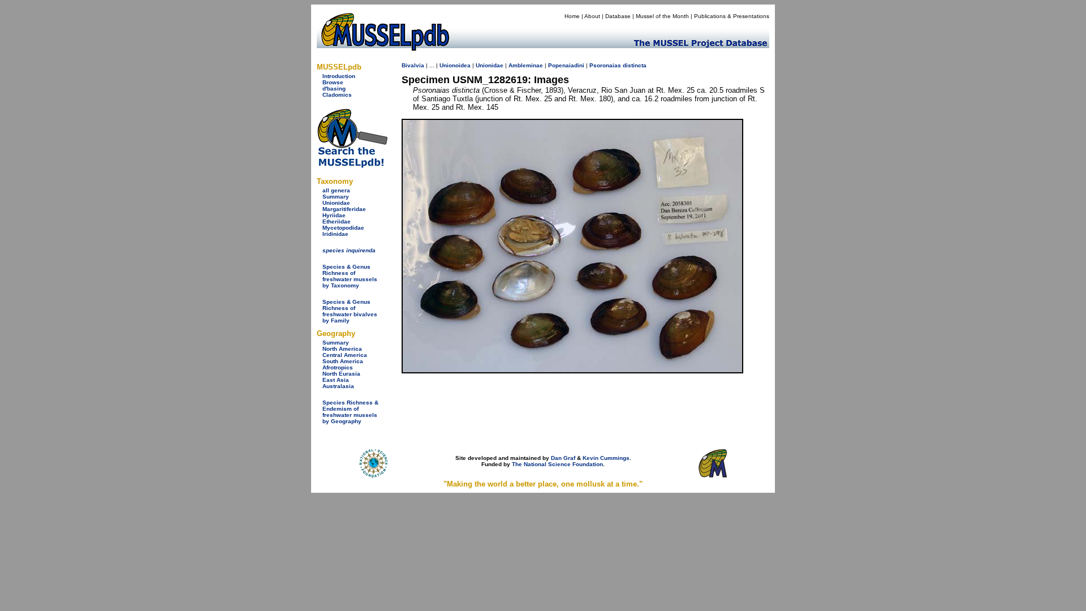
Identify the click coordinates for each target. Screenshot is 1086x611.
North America (342, 349)
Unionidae (336, 203)
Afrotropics (337, 367)
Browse (332, 82)
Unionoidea (455, 65)
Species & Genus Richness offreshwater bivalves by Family (349, 311)
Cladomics (337, 95)
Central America (344, 355)
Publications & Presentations (731, 16)
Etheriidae (336, 221)
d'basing (334, 88)
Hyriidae (334, 215)
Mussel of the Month (662, 16)
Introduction (338, 76)
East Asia (335, 380)
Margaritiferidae (344, 209)
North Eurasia (341, 374)
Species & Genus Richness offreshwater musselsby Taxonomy (349, 276)
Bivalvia (413, 65)
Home (572, 16)
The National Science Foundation (557, 464)
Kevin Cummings (606, 458)
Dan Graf (563, 458)
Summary (335, 196)
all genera (336, 190)
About (592, 16)
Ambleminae (525, 65)
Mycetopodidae (343, 228)
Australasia (338, 386)
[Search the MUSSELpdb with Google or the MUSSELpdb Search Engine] (352, 165)
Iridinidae (335, 234)
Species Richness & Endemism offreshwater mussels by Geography (350, 411)
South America (342, 361)
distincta (635, 65)
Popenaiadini (566, 65)
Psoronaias (605, 65)
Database (618, 16)
